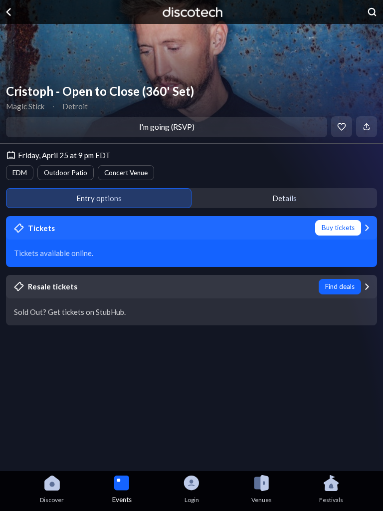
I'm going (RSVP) (166, 126)
